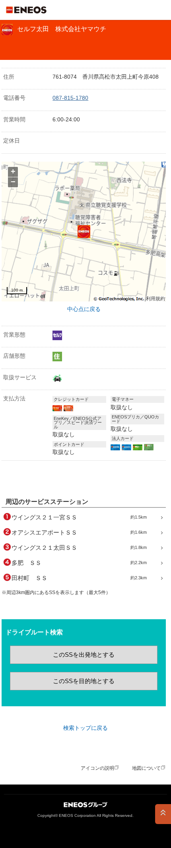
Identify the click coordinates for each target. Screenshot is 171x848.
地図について (146, 768)
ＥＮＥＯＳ (26, 10)
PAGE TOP (163, 814)
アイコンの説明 (97, 768)
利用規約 (155, 298)
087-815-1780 (70, 98)
